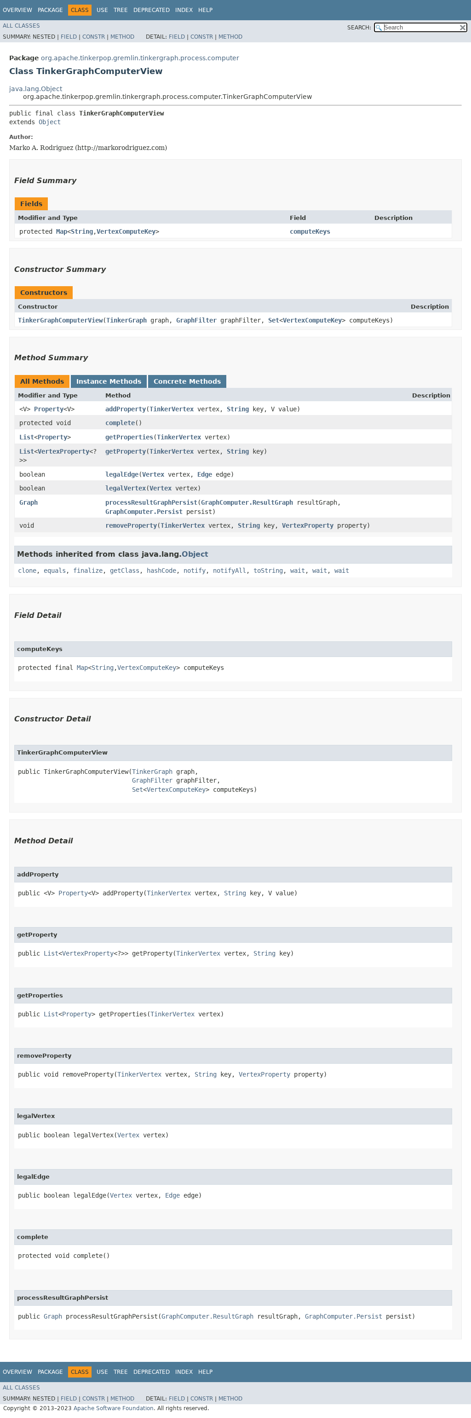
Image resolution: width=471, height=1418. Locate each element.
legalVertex (125, 488)
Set (273, 320)
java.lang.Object (35, 88)
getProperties (129, 437)
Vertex (153, 474)
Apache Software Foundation (114, 1408)
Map (61, 231)
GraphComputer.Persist (144, 511)
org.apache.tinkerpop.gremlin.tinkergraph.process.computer (140, 58)
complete (120, 423)
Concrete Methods (187, 381)
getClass (124, 570)
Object (50, 122)
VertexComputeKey (126, 231)
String (82, 231)
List (26, 437)
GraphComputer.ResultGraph (247, 502)
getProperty (125, 451)
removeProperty (131, 525)
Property (48, 409)
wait (297, 570)
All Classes (21, 26)
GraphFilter (196, 320)
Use (102, 10)
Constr (93, 37)
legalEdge (121, 474)
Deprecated (151, 10)
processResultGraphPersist (151, 502)
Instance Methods (108, 381)
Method (122, 37)
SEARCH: (359, 27)
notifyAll (229, 570)
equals (55, 570)
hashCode (161, 570)
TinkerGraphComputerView (60, 320)
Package (50, 10)
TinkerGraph (126, 320)
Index (184, 10)
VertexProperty (63, 451)
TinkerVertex (171, 409)
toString (268, 570)
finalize (88, 570)
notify (195, 570)
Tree (121, 10)
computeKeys (310, 231)
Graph (28, 502)
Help (205, 10)
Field (69, 37)
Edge (204, 474)
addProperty (125, 409)
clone (27, 570)
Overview (17, 10)
